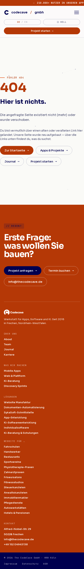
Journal (11, 161)
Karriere (9, 354)
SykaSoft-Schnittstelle (19, 412)
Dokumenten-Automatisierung (24, 407)
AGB (45, 563)
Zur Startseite (16, 150)
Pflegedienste (13, 502)
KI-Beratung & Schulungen (21, 433)
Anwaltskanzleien (15, 492)
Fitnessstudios (14, 482)
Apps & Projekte (54, 150)
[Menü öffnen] (76, 12)
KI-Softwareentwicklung (20, 422)
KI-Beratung (12, 381)
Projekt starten (42, 30)
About (8, 339)
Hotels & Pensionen (17, 513)
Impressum (10, 563)
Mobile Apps (12, 370)
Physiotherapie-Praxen (19, 467)
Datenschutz (30, 563)
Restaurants (12, 456)
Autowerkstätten (15, 507)
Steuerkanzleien (14, 487)
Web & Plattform (14, 376)
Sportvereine (12, 462)
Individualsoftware (16, 427)
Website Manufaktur (17, 402)
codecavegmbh (27, 12)
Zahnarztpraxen (14, 472)
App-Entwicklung (15, 417)
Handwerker (12, 451)
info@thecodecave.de (25, 282)
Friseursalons (13, 477)
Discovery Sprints (15, 386)
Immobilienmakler (16, 497)
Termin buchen (61, 270)
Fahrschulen (12, 446)
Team (7, 344)
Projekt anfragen (22, 270)
